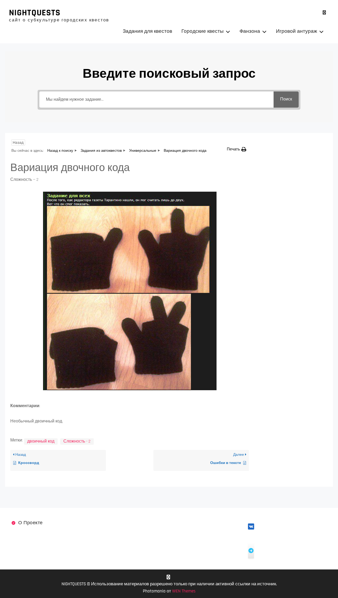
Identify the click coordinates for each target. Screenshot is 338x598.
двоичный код (40, 441)
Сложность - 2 (77, 441)
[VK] (324, 12)
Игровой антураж (296, 31)
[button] (236, 149)
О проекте (30, 523)
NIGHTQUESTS (34, 12)
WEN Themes (183, 591)
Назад (18, 142)
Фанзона (250, 31)
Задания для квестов (147, 31)
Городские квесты (202, 31)
